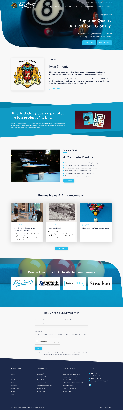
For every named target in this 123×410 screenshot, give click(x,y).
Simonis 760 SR (41, 377)
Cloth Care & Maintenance (69, 388)
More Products (15, 388)
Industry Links (108, 407)
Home (12, 374)
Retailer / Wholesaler (48, 334)
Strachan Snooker (41, 391)
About (12, 377)
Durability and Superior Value (70, 380)
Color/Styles (14, 380)
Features (13, 382)
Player (39, 334)
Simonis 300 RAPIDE (42, 388)
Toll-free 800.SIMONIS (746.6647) (99, 381)
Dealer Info (14, 385)
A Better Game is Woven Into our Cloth (73, 382)
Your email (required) (39, 324)
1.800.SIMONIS (108, 2)
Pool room (59, 334)
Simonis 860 (40, 380)
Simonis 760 (40, 374)
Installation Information (68, 385)
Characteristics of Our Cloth (70, 377)
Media (85, 334)
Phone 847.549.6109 (96, 378)
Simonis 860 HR (41, 382)
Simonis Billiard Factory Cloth (44, 385)
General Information (68, 391)
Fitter (67, 334)
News (12, 394)
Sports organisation (76, 334)
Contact (13, 391)
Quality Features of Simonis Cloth (71, 374)
